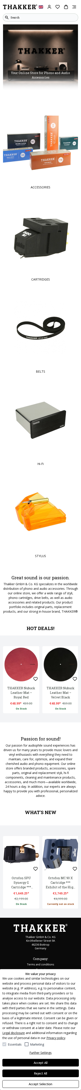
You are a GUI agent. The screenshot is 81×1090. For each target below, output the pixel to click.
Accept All (41, 1063)
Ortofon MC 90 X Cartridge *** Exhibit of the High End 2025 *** (60, 882)
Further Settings (40, 1053)
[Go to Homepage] (20, 7)
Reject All (40, 1073)
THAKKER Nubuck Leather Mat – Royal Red (21, 692)
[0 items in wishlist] (57, 7)
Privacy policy (55, 1038)
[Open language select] (41, 7)
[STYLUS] (40, 512)
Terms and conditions (40, 964)
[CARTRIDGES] (40, 235)
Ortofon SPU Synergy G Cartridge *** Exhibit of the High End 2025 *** (21, 882)
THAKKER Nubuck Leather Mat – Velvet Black (61, 692)
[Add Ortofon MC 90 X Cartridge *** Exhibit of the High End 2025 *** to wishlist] (75, 869)
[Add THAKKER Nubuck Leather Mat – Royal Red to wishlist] (35, 679)
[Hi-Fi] (40, 420)
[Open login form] (49, 7)
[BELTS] (40, 328)
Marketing (37, 1044)
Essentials (15, 1044)
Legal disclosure (13, 1033)
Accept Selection (40, 1084)
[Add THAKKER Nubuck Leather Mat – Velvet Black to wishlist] (75, 679)
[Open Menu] (74, 7)
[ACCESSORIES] (40, 143)
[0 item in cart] (66, 7)
